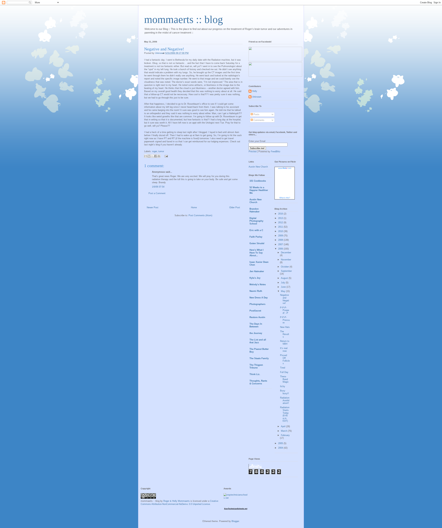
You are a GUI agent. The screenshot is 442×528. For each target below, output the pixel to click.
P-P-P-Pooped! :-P (284, 310)
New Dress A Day (258, 297)
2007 (281, 244)
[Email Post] (166, 156)
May (283, 291)
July (283, 282)
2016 (281, 213)
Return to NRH (284, 342)
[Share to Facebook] (155, 156)
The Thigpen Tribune (256, 366)
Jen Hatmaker (256, 271)
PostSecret (255, 310)
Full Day (284, 372)
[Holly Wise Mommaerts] (275, 76)
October (285, 266)
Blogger (235, 521)
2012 (281, 222)
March (284, 431)
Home (194, 207)
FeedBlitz (275, 151)
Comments (258, 120)
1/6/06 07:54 (158, 186)
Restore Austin (257, 317)
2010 (281, 231)
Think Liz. (254, 374)
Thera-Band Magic (284, 379)
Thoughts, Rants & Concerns (258, 382)
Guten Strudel (256, 243)
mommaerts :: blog (183, 19)
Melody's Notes (257, 284)
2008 (281, 240)
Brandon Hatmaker (254, 210)
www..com (284, 168)
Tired (282, 367)
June (283, 287)
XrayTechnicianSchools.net (235, 509)
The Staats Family (259, 358)
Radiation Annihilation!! (284, 400)
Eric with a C (256, 230)
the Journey (255, 333)
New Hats (285, 327)
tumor (161, 151)
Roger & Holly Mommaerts (176, 501)
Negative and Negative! (284, 299)
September (286, 271)
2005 (281, 443)
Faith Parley (255, 237)
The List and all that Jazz (257, 341)
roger (154, 151)
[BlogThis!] (149, 156)
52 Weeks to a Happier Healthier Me (258, 190)
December (286, 252)
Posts (256, 114)
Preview (253, 151)
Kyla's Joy (254, 278)
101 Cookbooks (257, 181)
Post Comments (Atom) (200, 215)
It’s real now (283, 349)
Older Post (234, 207)
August (285, 278)
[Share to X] (152, 156)
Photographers (257, 304)
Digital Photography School (256, 221)
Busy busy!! (284, 392)
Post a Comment (156, 193)
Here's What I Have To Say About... (256, 253)
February (285, 435)
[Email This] (145, 156)
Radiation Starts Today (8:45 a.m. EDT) (284, 414)
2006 (281, 248)
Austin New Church (258, 166)
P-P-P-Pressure (285, 320)
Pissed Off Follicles (285, 359)
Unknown (256, 96)
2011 (281, 226)
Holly (254, 91)
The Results (284, 334)
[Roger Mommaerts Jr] (275, 60)
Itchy (282, 386)
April (283, 426)
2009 (281, 235)
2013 (281, 218)
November (286, 259)
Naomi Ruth (255, 291)
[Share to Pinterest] (159, 156)
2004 (281, 448)
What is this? (284, 198)
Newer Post (152, 207)
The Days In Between (255, 325)
